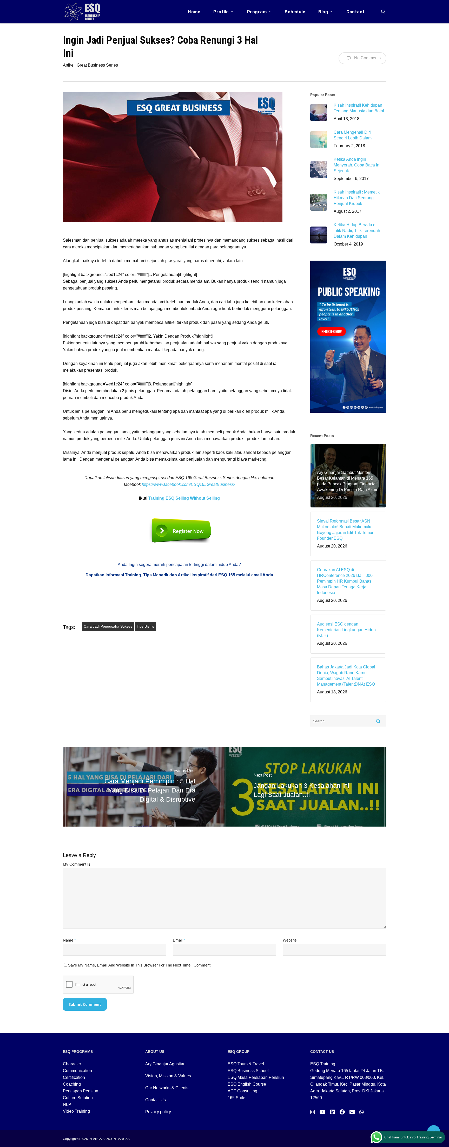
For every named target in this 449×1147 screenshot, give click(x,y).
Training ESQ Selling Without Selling (184, 498)
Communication (77, 1070)
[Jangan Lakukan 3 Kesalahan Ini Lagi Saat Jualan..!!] (305, 786)
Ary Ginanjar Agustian (165, 1064)
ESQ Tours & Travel (246, 1064)
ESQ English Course (247, 1084)
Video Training (76, 1111)
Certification (74, 1077)
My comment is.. (78, 864)
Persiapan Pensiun (80, 1091)
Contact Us (155, 1100)
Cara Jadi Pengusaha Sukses (108, 626)
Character (72, 1064)
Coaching (72, 1084)
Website (289, 940)
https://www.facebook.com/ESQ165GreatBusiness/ (188, 484)
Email (179, 940)
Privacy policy (158, 1112)
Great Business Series (97, 65)
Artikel (69, 65)
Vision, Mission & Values (168, 1076)
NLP (67, 1104)
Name (69, 940)
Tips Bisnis (145, 626)
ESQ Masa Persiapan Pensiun (256, 1077)
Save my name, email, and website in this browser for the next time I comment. (140, 965)
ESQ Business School (248, 1070)
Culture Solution (78, 1098)
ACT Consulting (242, 1091)
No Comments (367, 58)
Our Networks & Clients (166, 1088)
